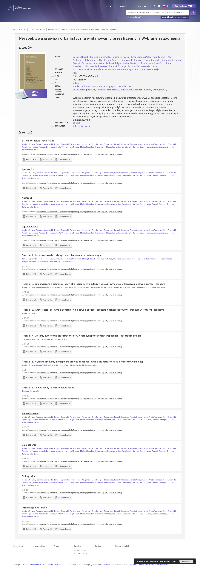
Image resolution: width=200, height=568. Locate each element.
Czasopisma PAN (183, 6)
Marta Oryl (99, 63)
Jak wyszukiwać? (133, 17)
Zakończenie (29, 444)
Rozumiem (186, 561)
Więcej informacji (170, 561)
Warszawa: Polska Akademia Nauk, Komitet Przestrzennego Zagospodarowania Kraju (116, 69)
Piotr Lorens (137, 57)
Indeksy (124, 6)
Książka (76, 123)
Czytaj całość (35, 93)
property (147, 90)
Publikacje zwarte (81, 126)
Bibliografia (28, 476)
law (140, 90)
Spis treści (28, 169)
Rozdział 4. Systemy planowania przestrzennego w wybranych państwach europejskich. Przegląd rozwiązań (81, 335)
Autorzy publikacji (80, 554)
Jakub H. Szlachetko (45, 339)
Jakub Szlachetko (94, 60)
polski (76, 83)
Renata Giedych (112, 60)
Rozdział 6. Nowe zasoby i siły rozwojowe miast (48, 387)
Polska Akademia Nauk (35, 565)
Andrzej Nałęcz (114, 63)
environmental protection (84, 90)
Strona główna (40, 546)
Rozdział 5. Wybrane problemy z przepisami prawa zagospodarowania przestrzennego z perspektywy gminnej (82, 361)
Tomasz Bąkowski (120, 57)
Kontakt (143, 6)
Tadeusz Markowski (100, 57)
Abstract (27, 198)
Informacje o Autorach (34, 507)
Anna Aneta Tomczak (132, 60)
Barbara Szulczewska (97, 66)
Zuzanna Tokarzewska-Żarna (142, 66)
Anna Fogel (167, 60)
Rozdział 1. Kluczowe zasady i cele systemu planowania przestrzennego (61, 255)
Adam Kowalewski (124, 147)
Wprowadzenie (30, 226)
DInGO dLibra (106, 565)
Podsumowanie (30, 413)
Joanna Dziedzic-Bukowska (44, 147)
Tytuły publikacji (37, 29)
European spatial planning (108, 90)
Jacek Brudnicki (152, 60)
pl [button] (167, 6)
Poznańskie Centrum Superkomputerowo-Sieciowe (148, 565)
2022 (75, 73)
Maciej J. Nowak (81, 57)
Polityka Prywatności (56, 565)
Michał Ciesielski (131, 63)
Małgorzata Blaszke (155, 57)
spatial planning (160, 90)
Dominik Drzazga (118, 66)
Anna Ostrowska (57, 259)
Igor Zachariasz (106, 144)
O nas (109, 6)
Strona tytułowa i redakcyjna (38, 140)
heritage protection (129, 90)
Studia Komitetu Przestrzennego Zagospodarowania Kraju (102, 86)
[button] (30, 159)
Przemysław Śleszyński (153, 63)
